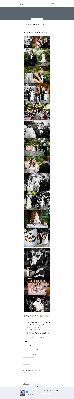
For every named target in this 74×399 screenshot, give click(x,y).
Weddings (37, 19)
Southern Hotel (44, 345)
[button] (28, 42)
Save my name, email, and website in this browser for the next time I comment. (31, 370)
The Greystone (35, 345)
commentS (37, 349)
